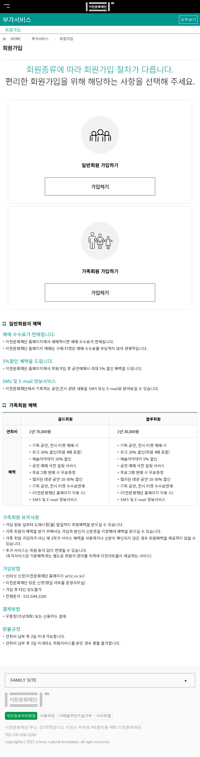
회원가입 (13, 30)
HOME (15, 38)
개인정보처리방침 (21, 715)
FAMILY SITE (23, 680)
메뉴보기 (7, 6)
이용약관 (47, 715)
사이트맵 (103, 715)
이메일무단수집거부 (75, 715)
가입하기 (100, 186)
